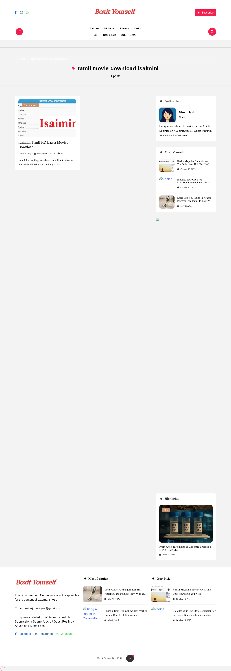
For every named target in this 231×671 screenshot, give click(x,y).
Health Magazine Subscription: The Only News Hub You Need (193, 163)
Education (110, 28)
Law (96, 35)
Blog (166, 510)
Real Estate (109, 35)
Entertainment (30, 105)
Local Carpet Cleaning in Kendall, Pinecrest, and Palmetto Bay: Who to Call (194, 201)
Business (94, 28)
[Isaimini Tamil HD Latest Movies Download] (47, 118)
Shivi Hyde (187, 112)
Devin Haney (24, 153)
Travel (133, 35)
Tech (123, 35)
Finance (124, 28)
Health (137, 28)
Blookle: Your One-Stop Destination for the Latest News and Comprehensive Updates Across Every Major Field (193, 184)
